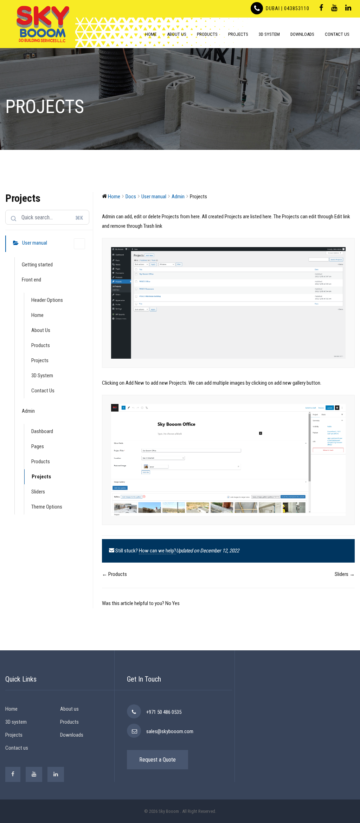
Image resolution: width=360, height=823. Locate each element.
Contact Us (337, 34)
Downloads (302, 34)
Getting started (37, 264)
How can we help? (157, 550)
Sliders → (345, 574)
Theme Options (46, 507)
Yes (176, 603)
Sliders (38, 492)
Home (150, 34)
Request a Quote (157, 759)
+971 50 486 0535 (163, 712)
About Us (176, 34)
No (168, 603)
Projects (238, 34)
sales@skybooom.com (169, 731)
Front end (31, 280)
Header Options (47, 300)
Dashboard (42, 431)
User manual (34, 243)
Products (207, 34)
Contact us (16, 748)
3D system (16, 722)
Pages (37, 446)
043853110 (296, 8)
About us (69, 709)
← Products (114, 574)
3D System (269, 34)
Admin (28, 411)
